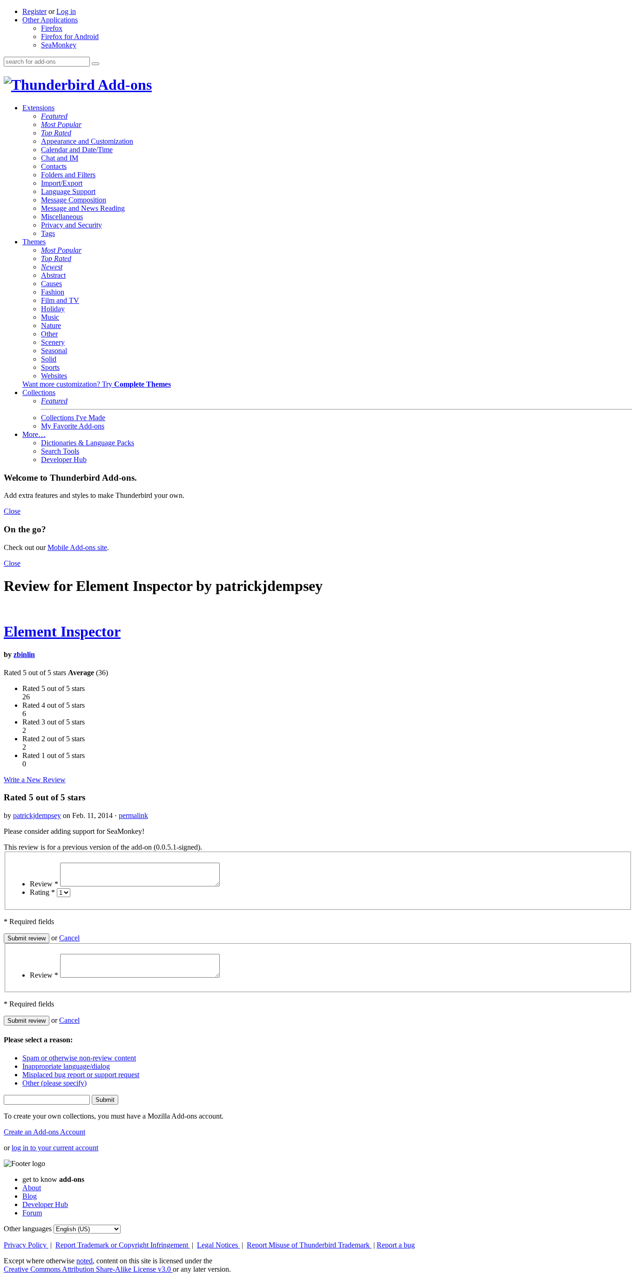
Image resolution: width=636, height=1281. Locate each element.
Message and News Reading (83, 208)
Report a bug (396, 1245)
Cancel (69, 938)
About (31, 1188)
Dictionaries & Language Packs (87, 443)
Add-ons (123, 84)
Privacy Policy (26, 1245)
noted (84, 1261)
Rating (42, 892)
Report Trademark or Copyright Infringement (122, 1245)
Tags (48, 233)
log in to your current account (55, 1148)
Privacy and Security (71, 225)
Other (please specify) (54, 1083)
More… (34, 434)
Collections (38, 392)
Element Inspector (62, 631)
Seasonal (54, 351)
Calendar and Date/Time (77, 150)
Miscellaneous (62, 217)
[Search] (95, 63)
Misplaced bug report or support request (80, 1075)
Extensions (38, 108)
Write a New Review (35, 780)
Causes (51, 284)
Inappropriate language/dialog (66, 1066)
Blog (29, 1196)
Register (34, 11)
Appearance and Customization (87, 141)
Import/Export (61, 183)
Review (44, 884)
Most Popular (61, 124)
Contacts (54, 166)
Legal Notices (218, 1245)
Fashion (52, 292)
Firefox (51, 28)
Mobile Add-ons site (77, 547)
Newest (51, 267)
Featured (54, 116)
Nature (51, 325)
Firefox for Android (70, 36)
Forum (32, 1213)
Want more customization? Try (96, 384)
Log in (66, 11)
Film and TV (60, 300)
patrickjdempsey (37, 815)
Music (50, 317)
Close (12, 511)
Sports (50, 367)
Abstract (53, 275)
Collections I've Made (73, 418)
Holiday (53, 309)
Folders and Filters (68, 175)
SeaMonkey (58, 45)
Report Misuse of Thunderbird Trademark (309, 1245)
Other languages (28, 1229)
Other (49, 334)
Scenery (53, 342)
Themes (34, 242)
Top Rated (56, 133)
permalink (133, 815)
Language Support (68, 191)
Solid (48, 359)
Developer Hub (64, 459)
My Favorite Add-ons (72, 426)
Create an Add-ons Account (44, 1132)
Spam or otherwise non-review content (79, 1058)
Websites (54, 376)
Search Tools (60, 451)
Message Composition (73, 200)
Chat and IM (59, 158)
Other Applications (50, 20)
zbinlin (24, 654)
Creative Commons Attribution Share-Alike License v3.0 (88, 1269)
